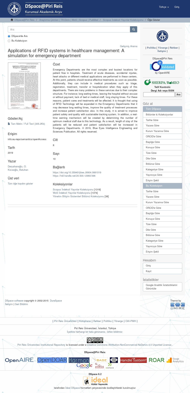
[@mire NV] (177, 306)
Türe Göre (151, 153)
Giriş (148, 265)
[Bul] (133, 29)
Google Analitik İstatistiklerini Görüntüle (161, 286)
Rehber (174, 47)
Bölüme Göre (153, 164)
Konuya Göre (153, 147)
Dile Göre (151, 158)
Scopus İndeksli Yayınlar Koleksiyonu (123, 20)
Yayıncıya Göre (154, 174)
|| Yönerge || (118, 321)
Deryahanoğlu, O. (17, 166)
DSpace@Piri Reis (24, 20)
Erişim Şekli (152, 180)
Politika (151, 47)
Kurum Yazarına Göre (157, 131)
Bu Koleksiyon (19, 40)
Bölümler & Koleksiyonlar (159, 114)
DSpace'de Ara (19, 36)
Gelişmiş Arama (128, 46)
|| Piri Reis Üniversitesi (64, 321)
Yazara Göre (152, 125)
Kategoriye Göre (154, 169)
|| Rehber (96, 321)
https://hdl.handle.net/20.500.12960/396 (74, 175)
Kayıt (148, 271)
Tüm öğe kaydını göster (20, 183)
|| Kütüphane (84, 321)
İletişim (162, 51)
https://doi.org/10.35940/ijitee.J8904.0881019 (77, 172)
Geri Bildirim (21, 304)
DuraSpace (56, 300)
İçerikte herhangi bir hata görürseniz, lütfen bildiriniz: (95, 331)
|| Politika (106, 321)
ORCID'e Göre (153, 136)
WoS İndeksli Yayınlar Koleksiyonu (71, 192)
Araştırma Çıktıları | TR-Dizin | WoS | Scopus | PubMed (68, 20)
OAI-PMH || (131, 321)
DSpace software (14, 300)
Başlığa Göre (153, 142)
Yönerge (163, 47)
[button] (164, 7)
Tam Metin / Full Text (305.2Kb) (27, 123)
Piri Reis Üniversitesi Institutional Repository (41, 344)
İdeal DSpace (72, 387)
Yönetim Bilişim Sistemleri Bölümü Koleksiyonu (78, 196)
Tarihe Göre (152, 120)
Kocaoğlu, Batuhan (18, 169)
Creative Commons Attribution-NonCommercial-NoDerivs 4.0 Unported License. (129, 344)
